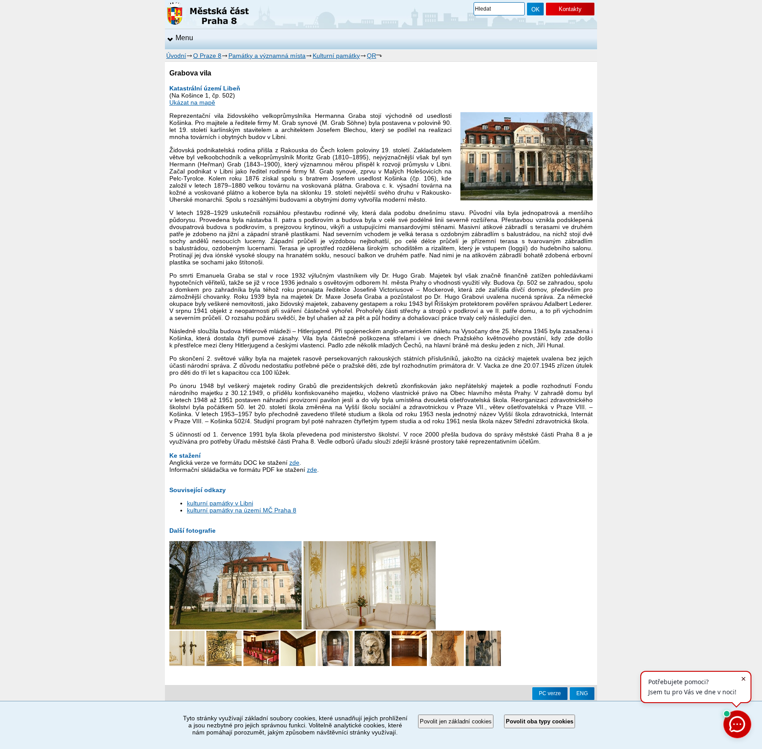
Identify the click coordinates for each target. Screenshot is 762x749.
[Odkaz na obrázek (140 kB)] (335, 663)
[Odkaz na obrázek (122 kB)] (372, 663)
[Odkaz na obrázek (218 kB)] (224, 663)
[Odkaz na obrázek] (483, 663)
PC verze (550, 693)
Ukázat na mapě (192, 102)
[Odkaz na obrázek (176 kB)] (235, 627)
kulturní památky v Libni (220, 503)
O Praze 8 (207, 55)
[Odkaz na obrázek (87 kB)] (187, 663)
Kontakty (570, 9)
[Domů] (208, 15)
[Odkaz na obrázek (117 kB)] (409, 663)
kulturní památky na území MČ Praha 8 (241, 510)
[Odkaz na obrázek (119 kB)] (446, 663)
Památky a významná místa (267, 55)
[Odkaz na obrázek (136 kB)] (261, 663)
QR (371, 55)
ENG (582, 693)
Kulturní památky (336, 55)
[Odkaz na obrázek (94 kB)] (298, 663)
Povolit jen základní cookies (456, 721)
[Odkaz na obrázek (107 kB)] (369, 627)
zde (294, 462)
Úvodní (176, 55)
